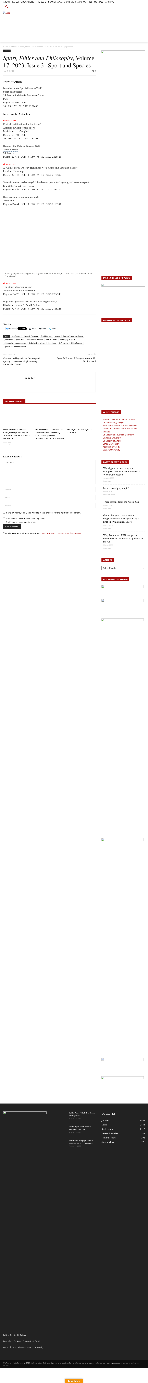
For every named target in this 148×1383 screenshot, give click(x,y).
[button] (6, 6)
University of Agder (112, 440)
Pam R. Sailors (51, 339)
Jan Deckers (8, 339)
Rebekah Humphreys (37, 343)
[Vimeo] (139, 5)
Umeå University (111, 443)
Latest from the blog (115, 462)
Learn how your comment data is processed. (62, 533)
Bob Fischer (16, 336)
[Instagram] (133, 5)
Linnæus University (112, 437)
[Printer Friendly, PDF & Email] (11, 319)
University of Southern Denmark (118, 434)
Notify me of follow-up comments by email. (25, 518)
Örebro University (111, 449)
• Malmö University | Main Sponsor (118, 419)
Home (5, 46)
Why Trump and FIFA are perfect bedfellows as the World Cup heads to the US (123, 538)
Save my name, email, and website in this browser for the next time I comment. (43, 512)
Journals (14, 46)
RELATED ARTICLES (14, 401)
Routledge (52, 343)
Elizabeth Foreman (31, 336)
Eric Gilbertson (46, 336)
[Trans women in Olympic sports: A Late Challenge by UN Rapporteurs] (59, 1144)
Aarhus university (111, 446)
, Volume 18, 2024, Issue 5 (76, 360)
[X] (136, 5)
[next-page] (9, 444)
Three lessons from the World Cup (121, 501)
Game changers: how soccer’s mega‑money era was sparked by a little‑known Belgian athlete (121, 518)
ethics (57, 336)
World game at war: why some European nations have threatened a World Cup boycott (121, 471)
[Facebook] (130, 5)
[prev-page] (5, 444)
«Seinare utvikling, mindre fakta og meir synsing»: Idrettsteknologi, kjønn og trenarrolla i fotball (22, 361)
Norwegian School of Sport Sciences (120, 425)
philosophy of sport (67, 339)
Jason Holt (20, 339)
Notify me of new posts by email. (21, 522)
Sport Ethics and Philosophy (15, 346)
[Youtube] (143, 5)
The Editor (29, 377)
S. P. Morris (63, 343)
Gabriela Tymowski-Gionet (73, 336)
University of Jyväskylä (113, 422)
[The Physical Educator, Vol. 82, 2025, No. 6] (81, 417)
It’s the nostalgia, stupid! (116, 488)
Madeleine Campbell (35, 339)
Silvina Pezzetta (76, 343)
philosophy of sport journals (15, 343)
